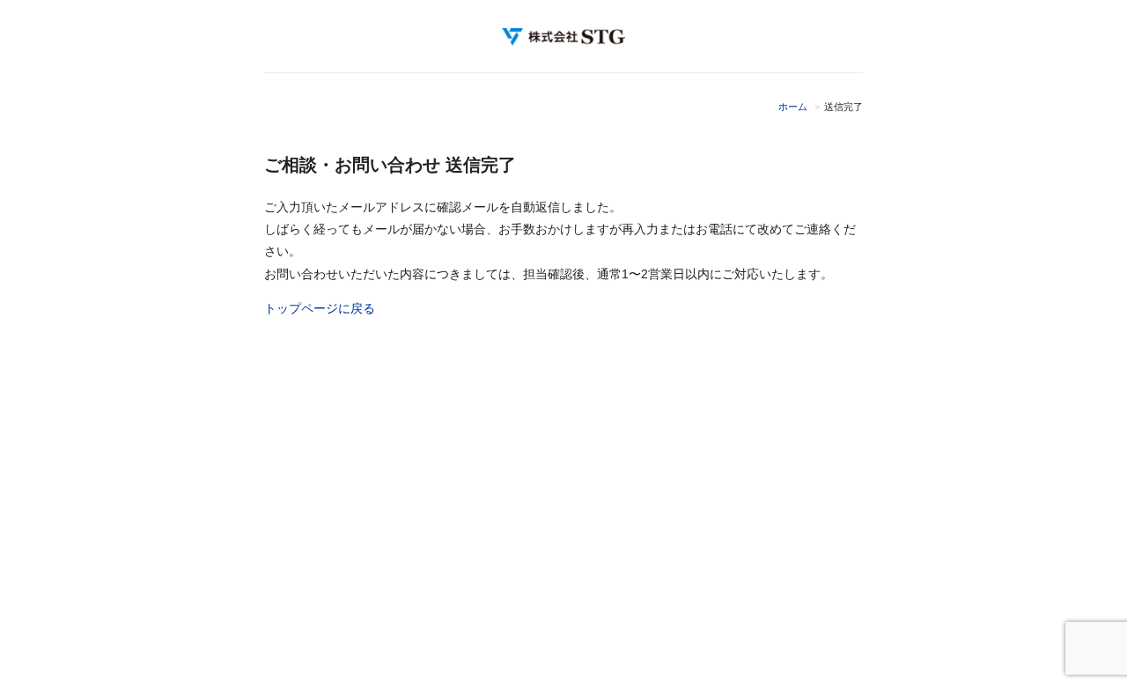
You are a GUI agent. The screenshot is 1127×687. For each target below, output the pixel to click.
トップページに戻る (319, 308)
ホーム (792, 106)
